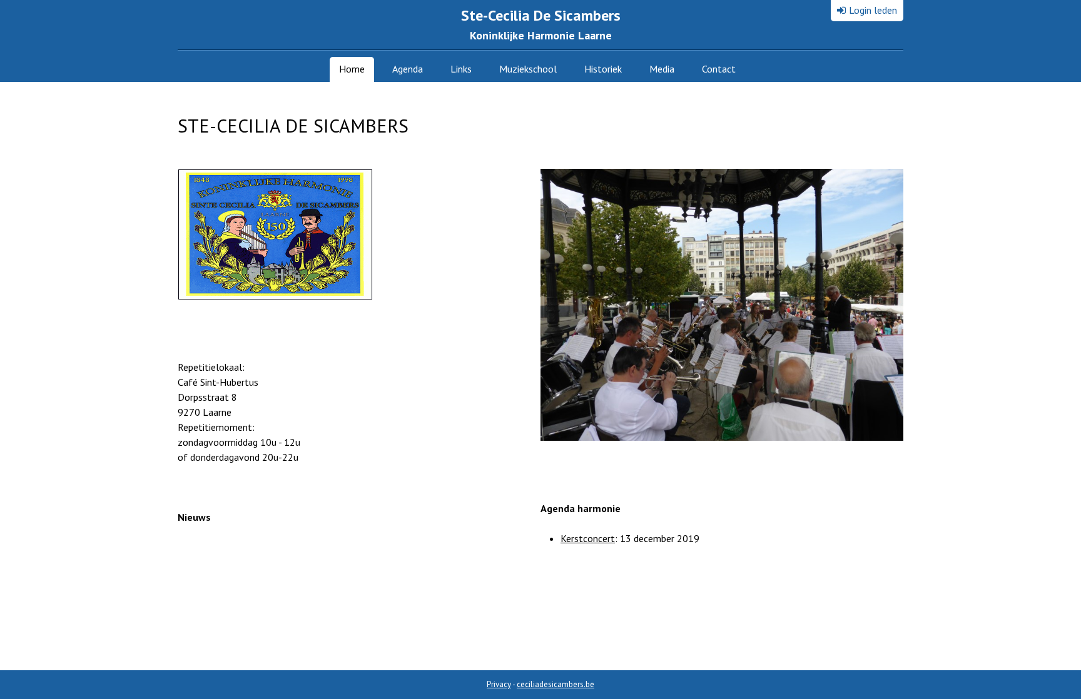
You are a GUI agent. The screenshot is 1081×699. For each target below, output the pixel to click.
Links (461, 69)
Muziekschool (528, 69)
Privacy (499, 684)
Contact (719, 69)
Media (661, 69)
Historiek (603, 69)
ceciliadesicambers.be (555, 684)
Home (352, 69)
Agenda (407, 69)
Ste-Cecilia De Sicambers (541, 24)
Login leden (873, 10)
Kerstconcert (588, 538)
